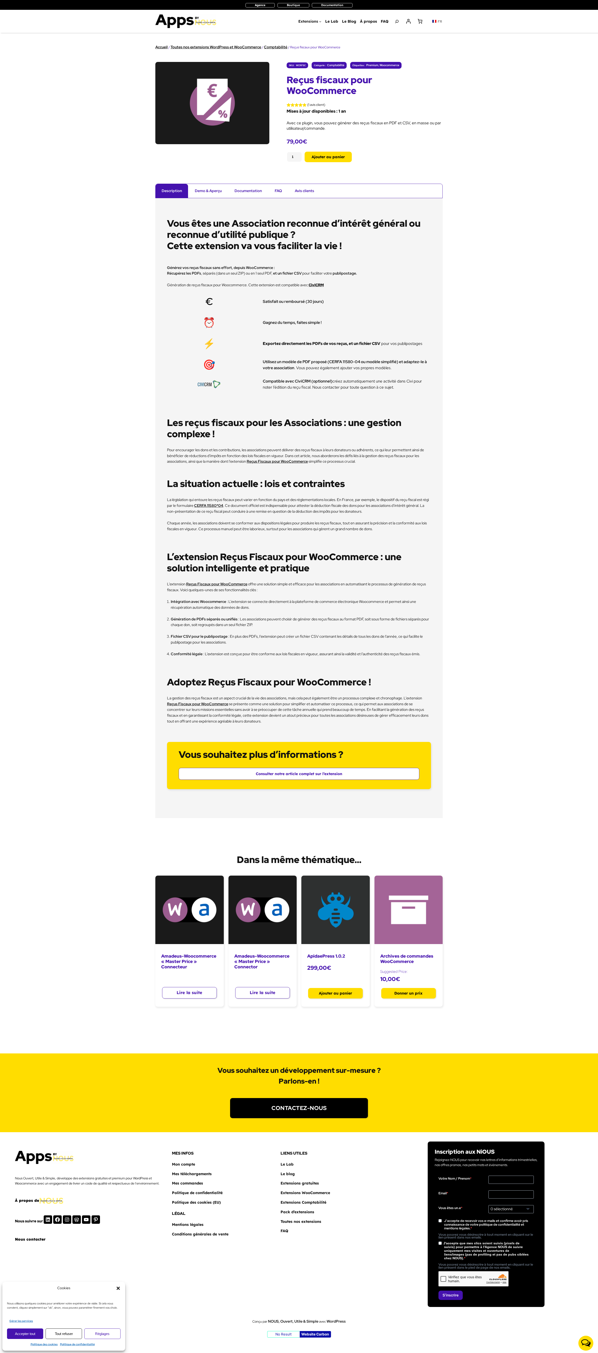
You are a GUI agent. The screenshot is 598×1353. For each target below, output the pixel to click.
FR (437, 21)
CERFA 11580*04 (208, 505)
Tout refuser (64, 1334)
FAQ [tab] (278, 190)
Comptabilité (275, 47)
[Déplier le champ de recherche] (397, 22)
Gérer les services (21, 1321)
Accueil (161, 47)
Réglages (102, 1334)
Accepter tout (25, 1334)
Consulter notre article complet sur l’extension (299, 773)
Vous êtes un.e (449, 1208)
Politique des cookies (44, 1344)
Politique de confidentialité (77, 1344)
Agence (260, 5)
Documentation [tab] (248, 190)
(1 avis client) (316, 105)
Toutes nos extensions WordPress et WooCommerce (216, 47)
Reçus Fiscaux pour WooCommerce (277, 461)
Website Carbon (315, 1334)
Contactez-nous (299, 1108)
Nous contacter (30, 1239)
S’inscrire (451, 1295)
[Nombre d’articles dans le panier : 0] (420, 21)
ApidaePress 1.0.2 (326, 956)
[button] (118, 1288)
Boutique (293, 5)
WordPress (336, 1321)
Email (442, 1193)
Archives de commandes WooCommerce (406, 958)
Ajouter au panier (328, 156)
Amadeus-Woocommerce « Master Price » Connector (261, 961)
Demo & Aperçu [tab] (208, 190)
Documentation (332, 5)
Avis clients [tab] (304, 190)
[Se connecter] (408, 21)
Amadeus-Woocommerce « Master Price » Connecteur (188, 961)
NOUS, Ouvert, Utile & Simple (293, 1321)
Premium (372, 65)
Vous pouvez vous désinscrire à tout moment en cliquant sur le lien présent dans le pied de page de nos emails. (485, 1266)
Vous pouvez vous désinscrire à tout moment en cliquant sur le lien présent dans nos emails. (485, 1236)
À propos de (27, 1200)
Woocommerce (389, 65)
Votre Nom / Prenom (454, 1178)
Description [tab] (172, 190)
